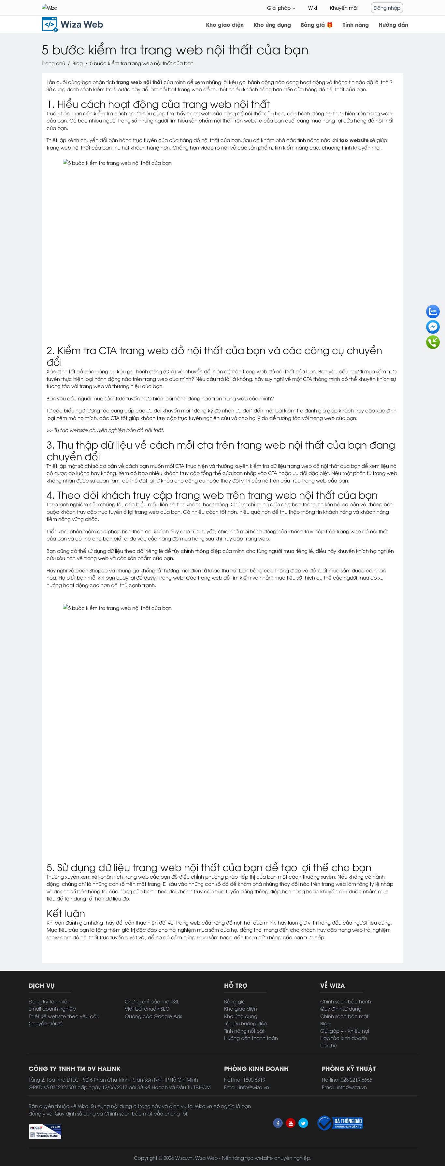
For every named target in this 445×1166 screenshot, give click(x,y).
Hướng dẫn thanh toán (251, 1037)
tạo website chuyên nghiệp (92, 429)
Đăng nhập (387, 7)
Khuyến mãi (344, 7)
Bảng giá (234, 1001)
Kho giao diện (225, 24)
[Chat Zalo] (433, 309)
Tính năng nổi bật (244, 1030)
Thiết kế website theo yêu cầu (64, 1016)
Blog (77, 63)
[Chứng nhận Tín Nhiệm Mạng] (45, 1130)
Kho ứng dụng (272, 24)
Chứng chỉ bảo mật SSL (152, 1001)
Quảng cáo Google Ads (153, 1016)
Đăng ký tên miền (49, 1001)
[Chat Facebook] (433, 325)
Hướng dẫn (393, 24)
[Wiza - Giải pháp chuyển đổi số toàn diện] (58, 7)
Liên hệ (328, 1045)
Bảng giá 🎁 (317, 24)
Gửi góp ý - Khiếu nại (344, 1030)
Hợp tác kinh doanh (343, 1037)
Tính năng (356, 24)
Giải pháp (279, 7)
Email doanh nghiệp (52, 1008)
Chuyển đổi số (46, 1023)
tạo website (259, 1157)
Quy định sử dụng (340, 1008)
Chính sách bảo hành (345, 1001)
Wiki (312, 7)
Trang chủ (53, 63)
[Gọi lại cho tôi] (433, 340)
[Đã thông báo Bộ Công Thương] (339, 1123)
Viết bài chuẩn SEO (147, 1008)
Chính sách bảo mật (344, 1016)
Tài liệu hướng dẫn (245, 1023)
